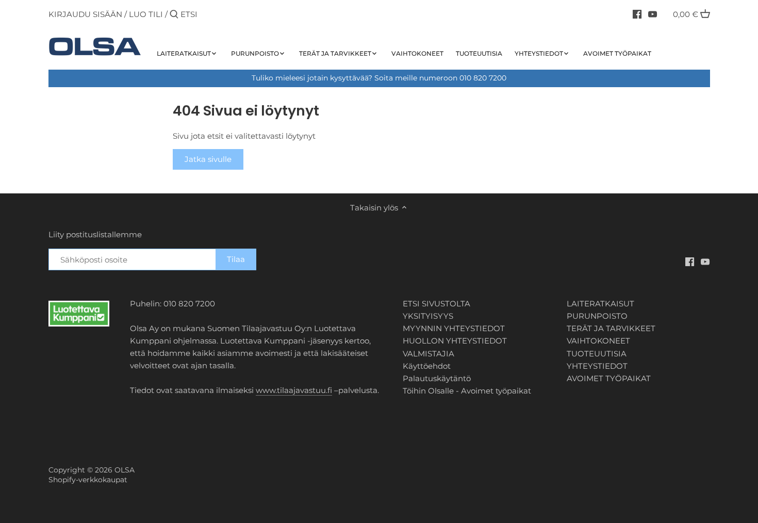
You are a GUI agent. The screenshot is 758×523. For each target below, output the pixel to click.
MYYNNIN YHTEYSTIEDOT (454, 328)
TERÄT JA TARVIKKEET (611, 328)
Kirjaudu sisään (85, 14)
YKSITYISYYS (428, 316)
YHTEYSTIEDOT (597, 366)
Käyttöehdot (427, 366)
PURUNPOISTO (597, 316)
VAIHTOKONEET (598, 341)
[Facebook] (637, 14)
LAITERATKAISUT (600, 303)
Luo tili (146, 14)
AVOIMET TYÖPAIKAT (609, 378)
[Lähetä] (174, 14)
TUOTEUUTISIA (597, 353)
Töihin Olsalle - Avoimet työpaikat (467, 391)
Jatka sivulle (208, 159)
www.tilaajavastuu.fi (294, 390)
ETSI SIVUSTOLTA (436, 303)
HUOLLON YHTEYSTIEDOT (455, 341)
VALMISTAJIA (428, 353)
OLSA (124, 470)
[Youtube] (652, 14)
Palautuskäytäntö (437, 378)
